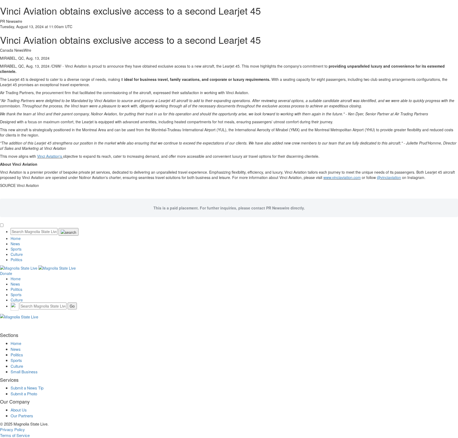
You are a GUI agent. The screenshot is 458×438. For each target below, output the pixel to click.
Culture (17, 254)
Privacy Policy (12, 429)
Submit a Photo (24, 393)
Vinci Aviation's (50, 156)
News (15, 243)
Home (16, 238)
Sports (16, 249)
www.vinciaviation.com (342, 177)
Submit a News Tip (27, 388)
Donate (6, 273)
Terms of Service (15, 435)
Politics (16, 259)
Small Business (24, 371)
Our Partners (22, 415)
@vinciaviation (389, 177)
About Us (19, 410)
